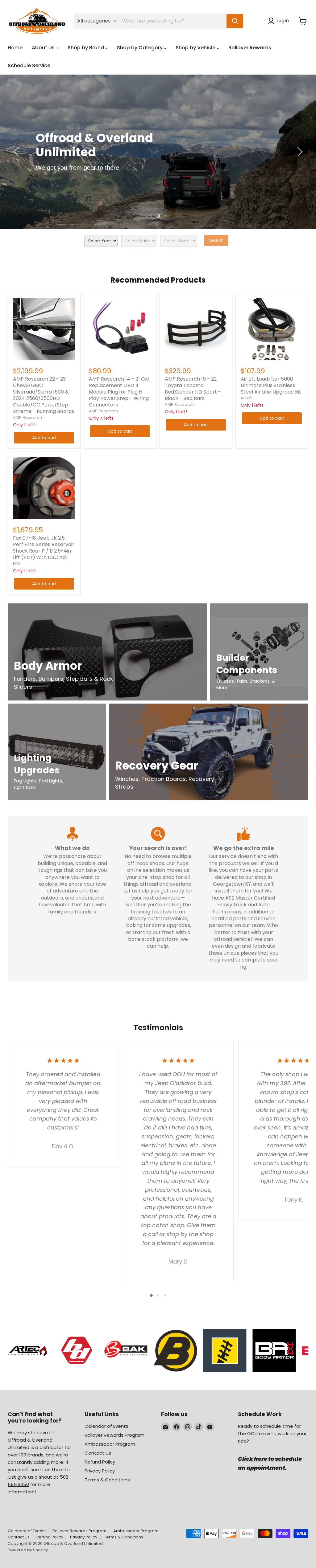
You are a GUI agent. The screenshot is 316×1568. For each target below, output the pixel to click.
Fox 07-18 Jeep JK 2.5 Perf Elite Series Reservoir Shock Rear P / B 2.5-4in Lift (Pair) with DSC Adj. (43, 547)
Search (216, 240)
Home (15, 47)
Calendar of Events (106, 1426)
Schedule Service (29, 65)
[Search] (235, 21)
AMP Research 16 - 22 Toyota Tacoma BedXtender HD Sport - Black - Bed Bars (193, 388)
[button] (279, 21)
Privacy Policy (100, 1471)
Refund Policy (100, 1462)
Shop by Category (140, 47)
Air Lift (246, 398)
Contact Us (98, 1453)
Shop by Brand (86, 47)
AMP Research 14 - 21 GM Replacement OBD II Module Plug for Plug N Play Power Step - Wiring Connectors (119, 391)
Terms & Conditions (107, 1479)
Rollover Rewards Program (114, 1435)
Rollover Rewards (249, 47)
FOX (17, 563)
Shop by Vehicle (196, 47)
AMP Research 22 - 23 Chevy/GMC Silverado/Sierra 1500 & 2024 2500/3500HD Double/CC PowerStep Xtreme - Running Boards (43, 395)
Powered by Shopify (28, 1550)
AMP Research (27, 417)
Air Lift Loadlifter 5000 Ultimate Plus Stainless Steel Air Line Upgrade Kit (271, 385)
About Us (44, 47)
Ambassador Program (110, 1444)
